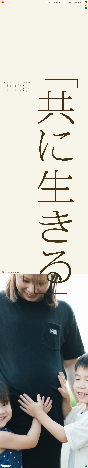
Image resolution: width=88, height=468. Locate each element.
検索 (85, 5)
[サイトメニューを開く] (86, 2)
